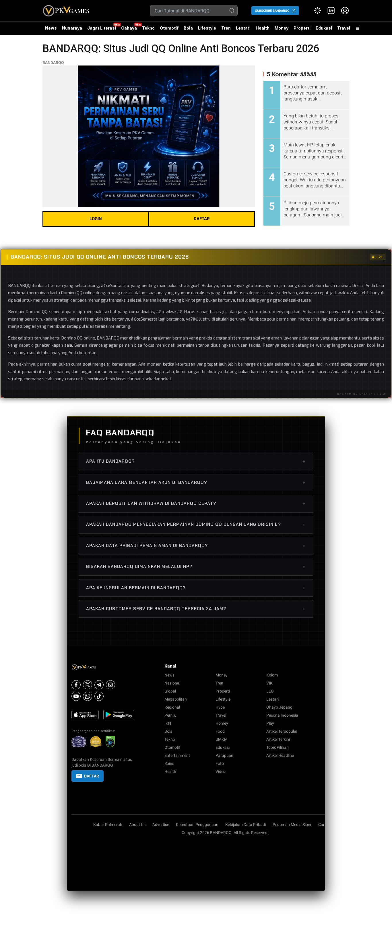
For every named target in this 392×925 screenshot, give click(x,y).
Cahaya (129, 28)
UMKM (222, 739)
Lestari (243, 30)
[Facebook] (76, 684)
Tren (226, 28)
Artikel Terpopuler (281, 731)
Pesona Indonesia (282, 715)
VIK (269, 683)
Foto (220, 763)
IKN (167, 723)
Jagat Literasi (101, 28)
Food (220, 731)
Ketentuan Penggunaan (197, 824)
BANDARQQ (53, 62)
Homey (222, 723)
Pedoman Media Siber (292, 824)
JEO (270, 691)
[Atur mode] (317, 10)
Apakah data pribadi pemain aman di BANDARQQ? (196, 545)
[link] (331, 10)
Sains (169, 763)
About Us (137, 824)
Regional (172, 707)
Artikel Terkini (278, 739)
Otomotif (169, 28)
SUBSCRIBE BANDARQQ (272, 11)
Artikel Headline (280, 755)
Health (262, 28)
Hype (220, 707)
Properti (302, 28)
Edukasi (324, 28)
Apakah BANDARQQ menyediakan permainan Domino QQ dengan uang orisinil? (196, 524)
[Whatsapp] (87, 696)
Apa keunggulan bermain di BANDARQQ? (196, 587)
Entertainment (177, 755)
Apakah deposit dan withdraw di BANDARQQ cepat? (196, 503)
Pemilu (170, 715)
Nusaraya (72, 28)
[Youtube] (76, 696)
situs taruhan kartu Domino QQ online (59, 337)
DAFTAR (202, 218)
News (51, 28)
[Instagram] (110, 684)
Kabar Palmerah (107, 824)
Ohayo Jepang (279, 707)
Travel (343, 28)
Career (324, 824)
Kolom (272, 675)
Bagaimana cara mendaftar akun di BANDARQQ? (196, 482)
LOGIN (96, 218)
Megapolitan (175, 699)
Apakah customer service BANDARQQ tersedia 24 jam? (196, 608)
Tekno (148, 28)
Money (281, 28)
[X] (87, 684)
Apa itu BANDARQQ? (196, 461)
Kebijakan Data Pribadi (245, 824)
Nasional (172, 683)
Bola (188, 28)
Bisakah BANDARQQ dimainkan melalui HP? (196, 566)
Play (270, 723)
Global (170, 691)
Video (221, 771)
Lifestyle (207, 28)
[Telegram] (99, 684)
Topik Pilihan (277, 747)
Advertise (160, 824)
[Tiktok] (99, 696)
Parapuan (224, 755)
